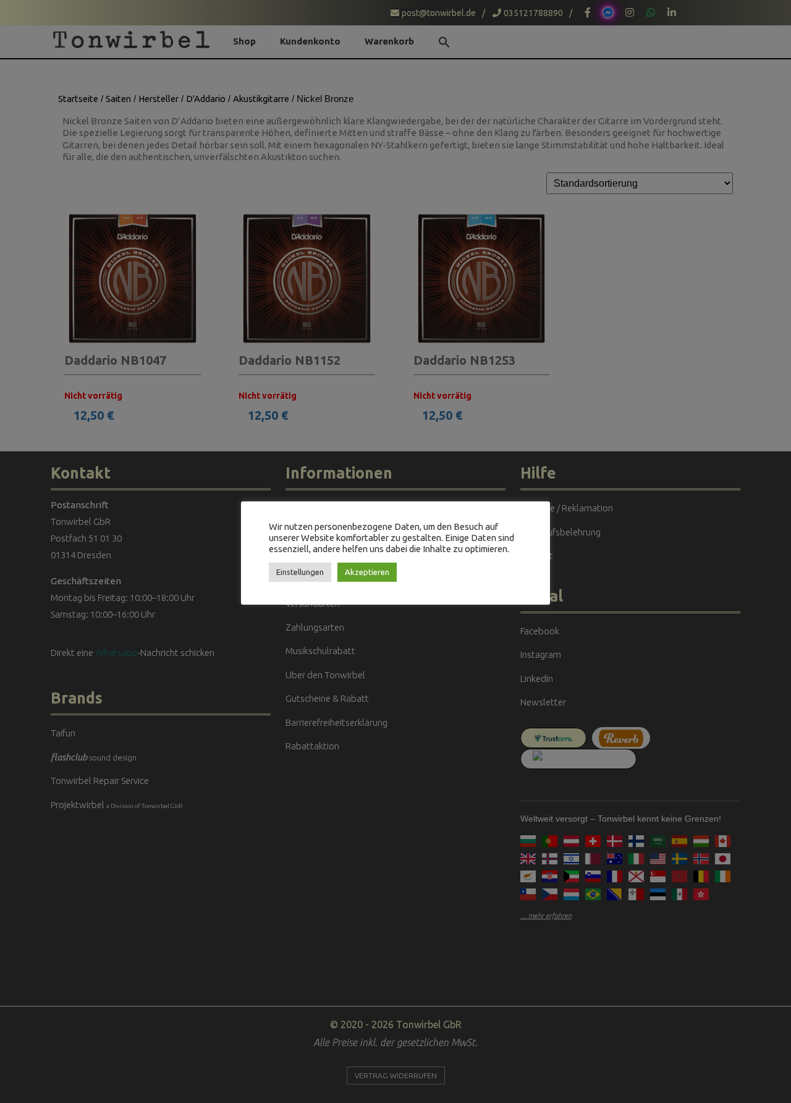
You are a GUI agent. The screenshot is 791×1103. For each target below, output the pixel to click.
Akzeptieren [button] (367, 572)
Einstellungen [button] (300, 572)
